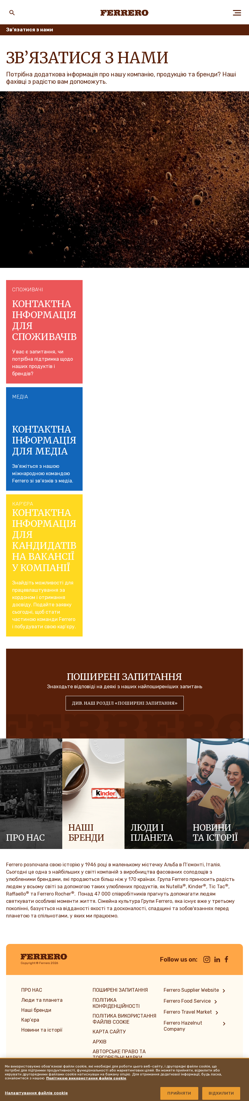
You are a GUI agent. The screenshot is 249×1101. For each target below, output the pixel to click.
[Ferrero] (125, 13)
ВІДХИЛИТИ (221, 1093)
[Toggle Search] (12, 13)
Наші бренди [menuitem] (36, 1010)
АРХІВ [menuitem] (100, 1042)
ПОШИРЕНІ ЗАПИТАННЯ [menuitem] (120, 990)
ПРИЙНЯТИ (179, 1093)
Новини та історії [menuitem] (41, 1030)
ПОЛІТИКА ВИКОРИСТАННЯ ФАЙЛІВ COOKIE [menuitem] (124, 1019)
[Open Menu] (237, 13)
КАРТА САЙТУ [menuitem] (109, 1032)
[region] (124, 1079)
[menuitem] (195, 990)
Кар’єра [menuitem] (30, 1020)
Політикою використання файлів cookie (86, 1078)
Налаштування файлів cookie (36, 1093)
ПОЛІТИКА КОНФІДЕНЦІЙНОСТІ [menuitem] (116, 1003)
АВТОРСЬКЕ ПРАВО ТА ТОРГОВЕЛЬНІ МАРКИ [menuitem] (119, 1055)
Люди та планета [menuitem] (42, 1000)
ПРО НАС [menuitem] (31, 990)
